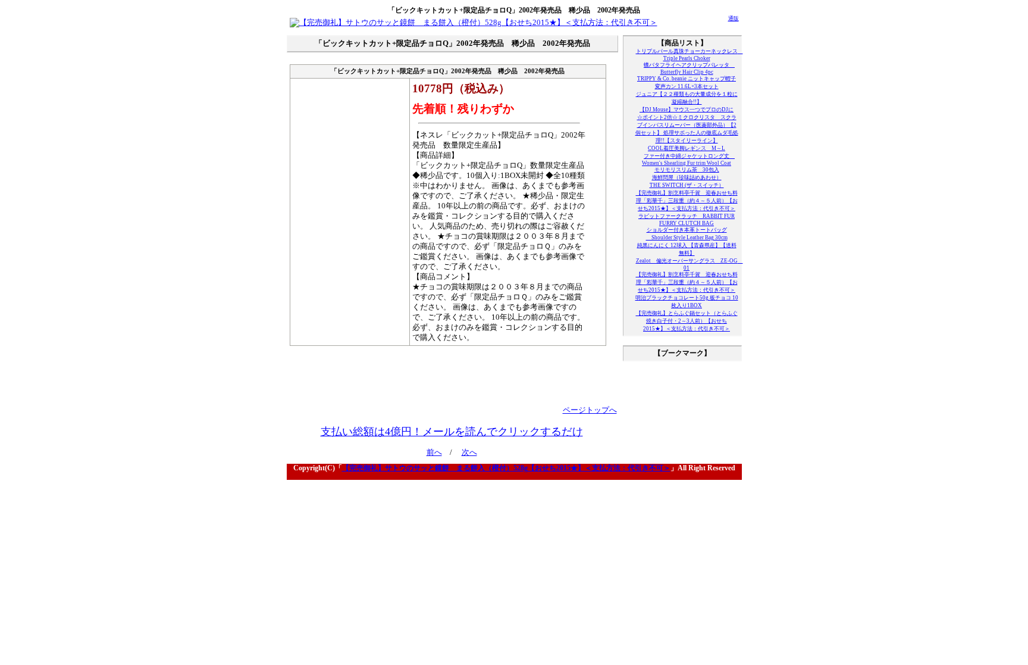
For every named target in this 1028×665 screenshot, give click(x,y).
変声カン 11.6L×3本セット (687, 86)
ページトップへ (590, 410)
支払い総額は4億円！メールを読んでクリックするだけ (452, 432)
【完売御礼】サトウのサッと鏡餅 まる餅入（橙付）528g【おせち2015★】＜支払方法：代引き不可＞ (506, 468)
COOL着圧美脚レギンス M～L (686, 148)
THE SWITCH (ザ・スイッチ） (687, 185)
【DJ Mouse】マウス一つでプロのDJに (687, 110)
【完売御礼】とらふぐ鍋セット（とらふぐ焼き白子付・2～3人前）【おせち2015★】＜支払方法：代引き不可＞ (687, 321)
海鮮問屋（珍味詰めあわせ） (687, 177)
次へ (469, 452)
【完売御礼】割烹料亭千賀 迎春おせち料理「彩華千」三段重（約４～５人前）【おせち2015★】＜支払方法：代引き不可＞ (687, 200)
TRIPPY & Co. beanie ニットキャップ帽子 (686, 79)
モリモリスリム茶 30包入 (686, 170)
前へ (434, 452)
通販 (733, 18)
